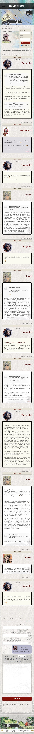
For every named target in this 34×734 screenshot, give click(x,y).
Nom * (15, 633)
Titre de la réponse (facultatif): (17, 625)
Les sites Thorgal (17, 27)
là (28, 502)
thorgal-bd (27, 63)
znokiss (28, 557)
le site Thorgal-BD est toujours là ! (15, 342)
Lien (15, 124)
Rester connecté (25, 45)
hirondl (28, 195)
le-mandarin (26, 130)
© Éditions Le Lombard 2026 (24, 731)
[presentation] (5, 656)
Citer (19, 124)
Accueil (4, 27)
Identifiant (22, 30)
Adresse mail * (15, 640)
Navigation (16, 6)
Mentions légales (14, 731)
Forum (10, 27)
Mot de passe (21, 36)
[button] (5, 656)
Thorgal (16, 651)
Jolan (28, 651)
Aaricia (22, 651)
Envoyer (17, 698)
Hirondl (27, 401)
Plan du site (6, 731)
